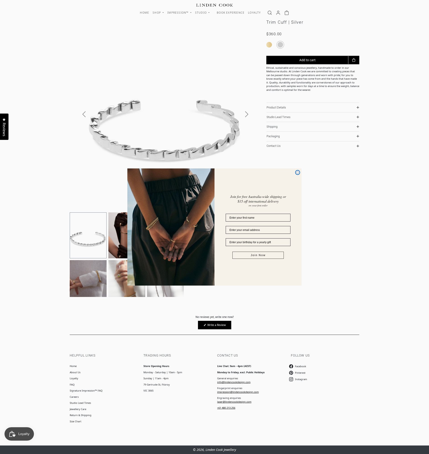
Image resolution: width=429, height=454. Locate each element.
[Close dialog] (297, 172)
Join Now (258, 255)
